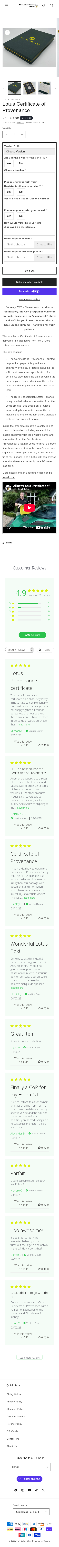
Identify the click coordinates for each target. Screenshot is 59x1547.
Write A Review (32, 634)
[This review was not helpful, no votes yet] (45, 745)
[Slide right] (55, 88)
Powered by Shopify (41, 1541)
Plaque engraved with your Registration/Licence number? (23, 184)
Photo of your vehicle (18, 238)
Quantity (6, 128)
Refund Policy (14, 1423)
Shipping (20, 122)
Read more (24, 724)
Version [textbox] (28, 146)
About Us (12, 1446)
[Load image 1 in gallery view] (14, 88)
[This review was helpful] (39, 745)
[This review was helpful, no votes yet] (39, 828)
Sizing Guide (14, 1394)
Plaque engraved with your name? (25, 210)
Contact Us (13, 1438)
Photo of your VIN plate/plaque (23, 251)
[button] (6, 5)
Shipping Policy (15, 1409)
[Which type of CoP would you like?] (18, 146)
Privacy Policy (14, 1401)
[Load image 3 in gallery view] (44, 88)
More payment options (29, 299)
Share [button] (9, 542)
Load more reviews (30, 1357)
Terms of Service (16, 1416)
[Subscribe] (46, 1467)
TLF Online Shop (24, 1541)
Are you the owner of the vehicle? (25, 157)
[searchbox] (17, 649)
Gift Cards (12, 1431)
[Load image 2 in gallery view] (29, 88)
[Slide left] (3, 88)
